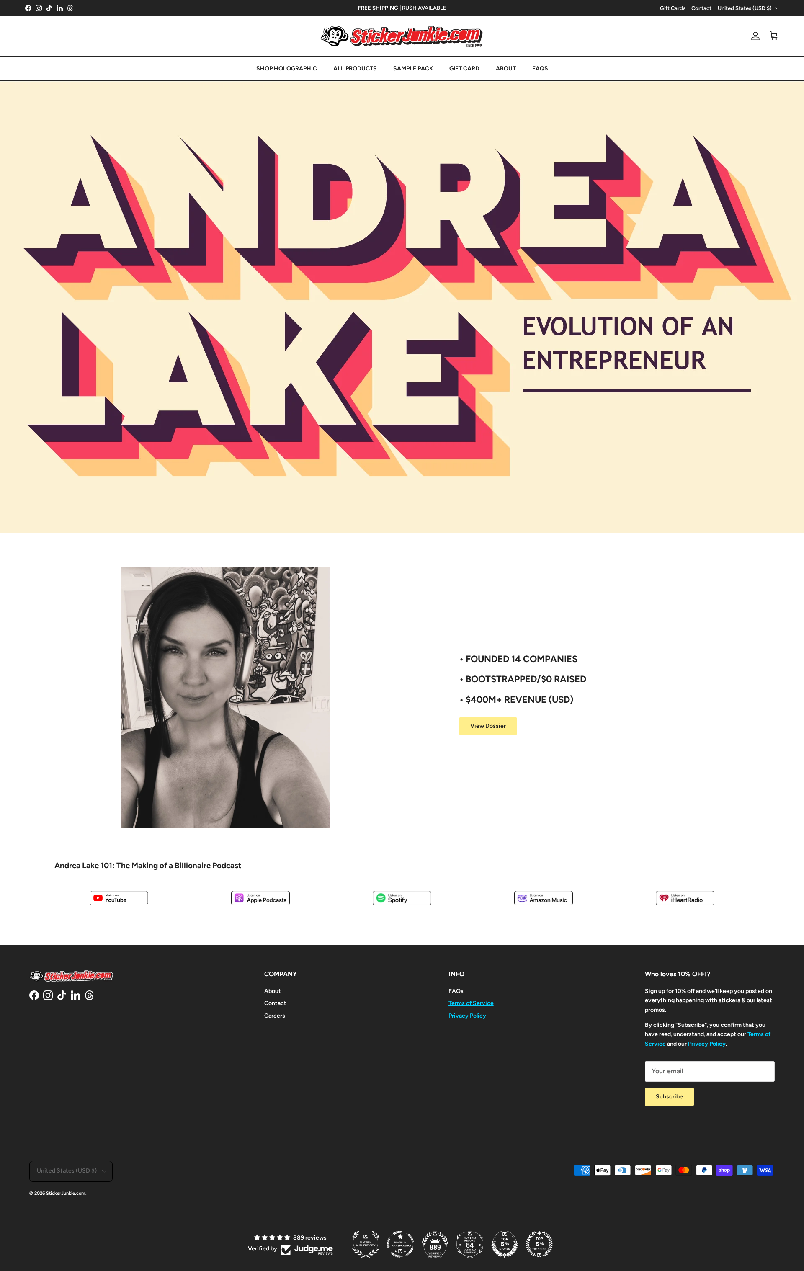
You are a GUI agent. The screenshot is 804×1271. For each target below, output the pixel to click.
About (272, 991)
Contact (701, 8)
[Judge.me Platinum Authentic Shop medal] (365, 1244)
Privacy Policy (467, 1015)
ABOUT (506, 68)
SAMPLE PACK (413, 68)
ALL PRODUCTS (355, 68)
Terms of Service (471, 1003)
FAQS (540, 68)
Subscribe (669, 1096)
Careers (274, 1015)
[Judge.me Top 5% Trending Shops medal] (539, 1244)
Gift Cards (672, 8)
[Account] (753, 36)
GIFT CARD (464, 68)
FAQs (456, 991)
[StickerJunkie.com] (402, 36)
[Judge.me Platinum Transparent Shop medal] (400, 1244)
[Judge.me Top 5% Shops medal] (504, 1244)
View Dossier (488, 726)
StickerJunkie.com (65, 1193)
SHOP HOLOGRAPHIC (286, 68)
